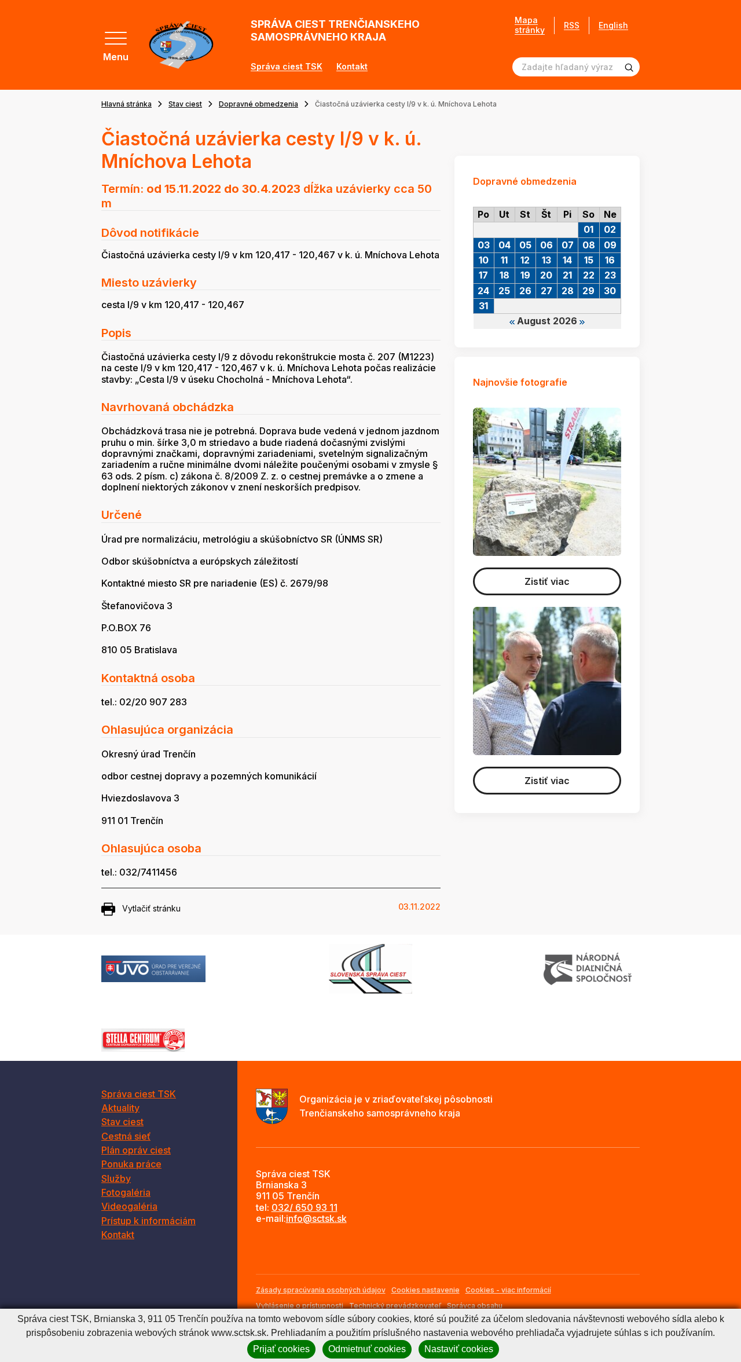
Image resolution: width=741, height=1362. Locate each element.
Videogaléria (129, 1206)
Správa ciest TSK (286, 66)
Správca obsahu (474, 1305)
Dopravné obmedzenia (258, 104)
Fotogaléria (126, 1192)
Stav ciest (185, 104)
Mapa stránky (530, 25)
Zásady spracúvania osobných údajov (321, 1290)
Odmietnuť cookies (367, 1349)
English (613, 25)
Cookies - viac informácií (508, 1290)
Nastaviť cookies (458, 1349)
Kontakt (352, 66)
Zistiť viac (547, 581)
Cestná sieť (126, 1136)
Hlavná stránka (126, 104)
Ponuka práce (131, 1164)
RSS (571, 25)
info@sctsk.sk (316, 1218)
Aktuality (120, 1108)
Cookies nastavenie (425, 1290)
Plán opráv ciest (136, 1150)
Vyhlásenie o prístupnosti (299, 1305)
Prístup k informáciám (148, 1220)
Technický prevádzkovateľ (395, 1305)
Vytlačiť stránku (151, 908)
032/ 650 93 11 (305, 1207)
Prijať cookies (281, 1349)
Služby (116, 1178)
